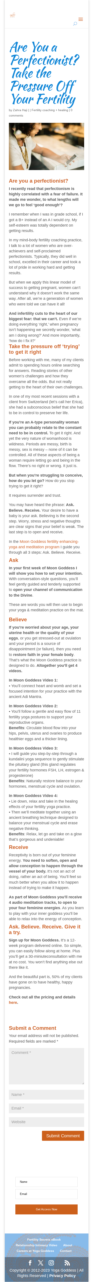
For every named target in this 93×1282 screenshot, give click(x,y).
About (67, 1245)
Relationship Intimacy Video (36, 1245)
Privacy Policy (62, 1276)
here (13, 1002)
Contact (66, 1251)
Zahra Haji (20, 110)
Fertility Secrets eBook (44, 1239)
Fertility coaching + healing (50, 110)
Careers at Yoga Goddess (35, 1251)
